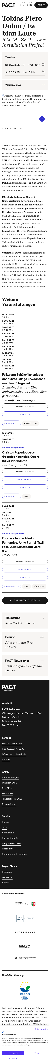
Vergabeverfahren (11, 843)
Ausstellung (30, 423)
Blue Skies (7, 788)
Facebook (7, 877)
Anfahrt (6, 759)
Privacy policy (41, 1029)
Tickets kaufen (23, 479)
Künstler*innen (9, 782)
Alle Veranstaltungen (23, 600)
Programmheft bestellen (14, 854)
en (30, 5)
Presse (5, 822)
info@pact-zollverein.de (14, 754)
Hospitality (7, 848)
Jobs (4, 827)
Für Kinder (39, 586)
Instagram (7, 872)
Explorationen (9, 804)
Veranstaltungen (10, 777)
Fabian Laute (19, 29)
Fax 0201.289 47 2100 (13, 748)
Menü (39, 5)
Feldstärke (7, 793)
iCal (22, 414)
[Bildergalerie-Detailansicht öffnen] (42, 119)
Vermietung (8, 832)
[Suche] (23, 5)
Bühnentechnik (10, 838)
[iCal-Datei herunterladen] (43, 64)
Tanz (26, 496)
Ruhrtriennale (11, 423)
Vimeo (5, 882)
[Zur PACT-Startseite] (8, 5)
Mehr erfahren (23, 406)
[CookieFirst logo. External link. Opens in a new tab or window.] (3, 1032)
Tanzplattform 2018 (12, 798)
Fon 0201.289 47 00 (12, 743)
